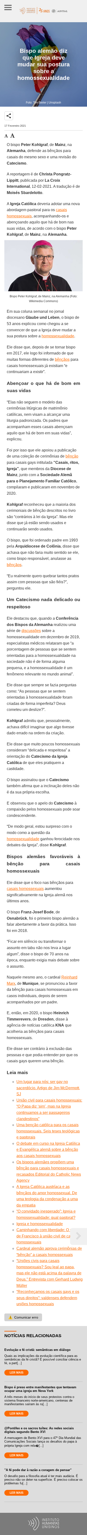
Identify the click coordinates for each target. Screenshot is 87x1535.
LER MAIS (16, 1372)
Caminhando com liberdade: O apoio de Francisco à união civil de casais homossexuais (48, 1236)
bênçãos (62, 359)
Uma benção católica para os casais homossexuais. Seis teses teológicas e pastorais (48, 1131)
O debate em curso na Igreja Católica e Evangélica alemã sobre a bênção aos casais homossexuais (48, 1149)
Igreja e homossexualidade (39, 1224)
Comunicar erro (23, 1317)
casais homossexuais (25, 889)
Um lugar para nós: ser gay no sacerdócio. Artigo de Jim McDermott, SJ (48, 1088)
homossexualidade (58, 336)
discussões (31, 631)
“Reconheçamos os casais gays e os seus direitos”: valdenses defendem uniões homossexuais (47, 1298)
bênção (71, 456)
